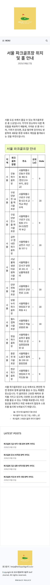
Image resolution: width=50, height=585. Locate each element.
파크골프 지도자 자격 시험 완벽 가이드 (18, 476)
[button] (46, 40)
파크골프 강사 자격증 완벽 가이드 (16, 455)
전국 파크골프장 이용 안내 (26, 411)
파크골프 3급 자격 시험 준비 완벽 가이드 (19, 443)
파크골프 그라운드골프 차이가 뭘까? (26, 418)
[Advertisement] (25, 92)
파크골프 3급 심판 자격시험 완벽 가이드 (19, 465)
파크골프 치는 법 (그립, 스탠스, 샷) (26, 415)
